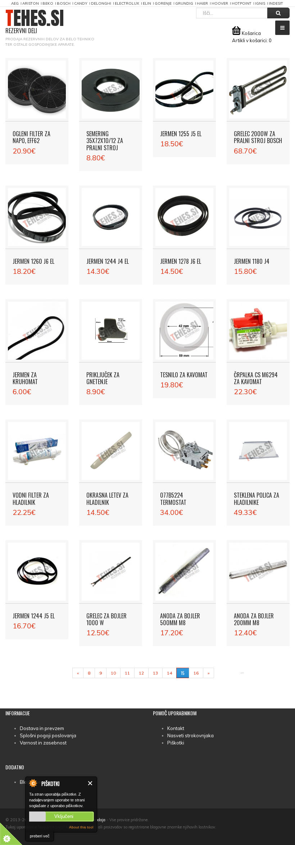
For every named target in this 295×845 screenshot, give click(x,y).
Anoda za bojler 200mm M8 (254, 619)
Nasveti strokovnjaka (190, 735)
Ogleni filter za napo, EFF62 (31, 137)
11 (127, 673)
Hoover (220, 3)
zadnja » (227, 673)
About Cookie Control (33, 783)
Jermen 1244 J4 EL (107, 261)
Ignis (260, 3)
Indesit (276, 3)
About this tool (81, 827)
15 (183, 673)
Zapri (90, 783)
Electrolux (127, 3)
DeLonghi (101, 3)
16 (196, 673)
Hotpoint (241, 3)
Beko (47, 3)
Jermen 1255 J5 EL (180, 133)
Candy (80, 3)
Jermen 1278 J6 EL (180, 261)
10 (113, 673)
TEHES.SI (34, 22)
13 (155, 673)
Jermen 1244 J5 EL (34, 615)
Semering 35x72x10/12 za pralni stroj (104, 140)
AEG (15, 3)
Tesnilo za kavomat (184, 374)
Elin (147, 3)
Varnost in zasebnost (43, 743)
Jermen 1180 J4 (251, 261)
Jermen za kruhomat (25, 378)
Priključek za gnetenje (102, 378)
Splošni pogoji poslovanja (48, 735)
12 (141, 673)
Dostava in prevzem (42, 728)
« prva (62, 673)
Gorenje (163, 3)
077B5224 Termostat (173, 498)
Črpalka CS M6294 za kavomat (256, 378)
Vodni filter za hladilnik (31, 498)
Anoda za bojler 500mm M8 (180, 619)
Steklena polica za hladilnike (256, 498)
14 (169, 673)
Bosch (64, 3)
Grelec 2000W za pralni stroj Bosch (258, 137)
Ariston (30, 3)
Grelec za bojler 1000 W (106, 619)
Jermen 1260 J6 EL (33, 261)
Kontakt (175, 728)
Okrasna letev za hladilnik (107, 498)
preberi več (40, 836)
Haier (202, 3)
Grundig (184, 3)
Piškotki (175, 743)
